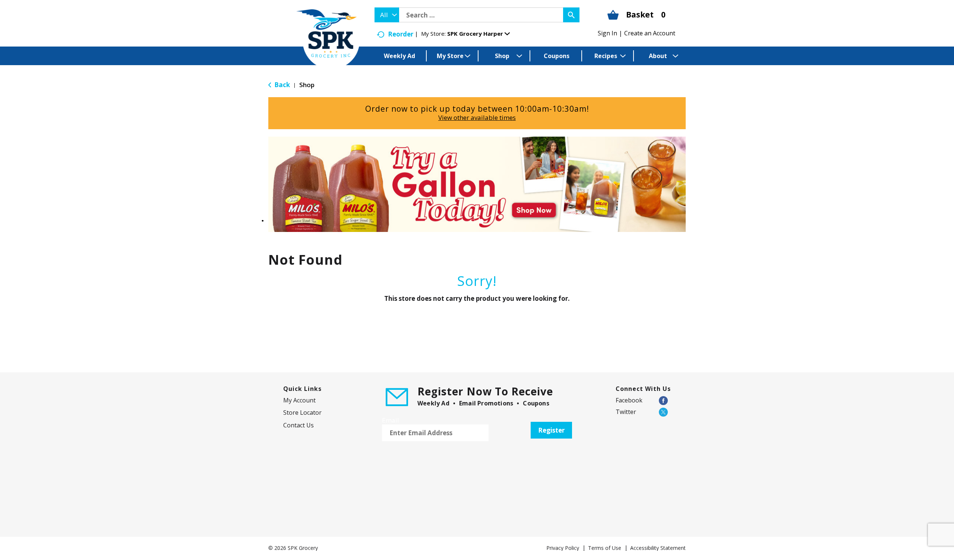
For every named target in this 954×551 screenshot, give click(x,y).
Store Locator (302, 412)
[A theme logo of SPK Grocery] (328, 39)
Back (281, 84)
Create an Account (649, 33)
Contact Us (298, 425)
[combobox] (387, 14)
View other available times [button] (477, 117)
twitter (626, 412)
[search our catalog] (571, 14)
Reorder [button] (400, 34)
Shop (307, 84)
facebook (629, 400)
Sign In (607, 33)
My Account (299, 400)
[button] (478, 33)
